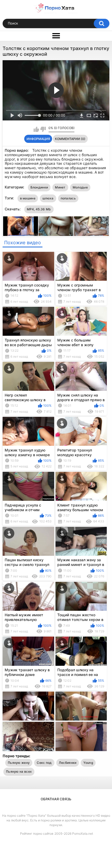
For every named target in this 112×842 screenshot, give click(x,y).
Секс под (44, 763)
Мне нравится (36, 129)
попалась (68, 198)
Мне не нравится (43, 129)
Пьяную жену (19, 763)
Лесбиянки (68, 763)
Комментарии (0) (70, 139)
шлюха (48, 198)
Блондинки (39, 187)
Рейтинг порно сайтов (36, 833)
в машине (27, 198)
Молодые (80, 187)
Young (88, 763)
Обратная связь (56, 799)
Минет (60, 187)
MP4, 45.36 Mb (39, 209)
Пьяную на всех (19, 771)
